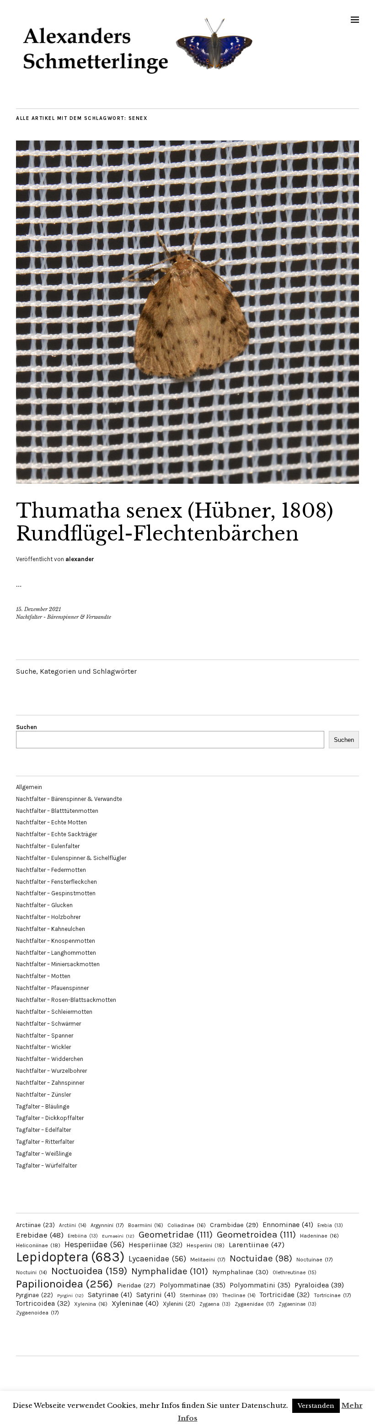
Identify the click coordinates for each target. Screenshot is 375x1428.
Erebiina (83, 1236)
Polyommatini (260, 1285)
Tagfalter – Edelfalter (43, 1129)
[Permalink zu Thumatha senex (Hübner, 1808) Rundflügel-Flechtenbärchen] (187, 481)
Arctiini (72, 1225)
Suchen (26, 727)
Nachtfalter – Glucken (44, 905)
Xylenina (90, 1304)
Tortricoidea (43, 1303)
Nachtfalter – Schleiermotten (54, 1011)
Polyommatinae (192, 1285)
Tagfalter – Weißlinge (44, 1153)
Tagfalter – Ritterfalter (45, 1141)
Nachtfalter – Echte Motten (51, 822)
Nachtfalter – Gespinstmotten (56, 893)
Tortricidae (285, 1295)
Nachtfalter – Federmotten (51, 869)
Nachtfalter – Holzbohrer (48, 917)
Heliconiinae (38, 1245)
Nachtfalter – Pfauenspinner (52, 987)
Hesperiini (206, 1245)
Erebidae (40, 1234)
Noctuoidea (89, 1271)
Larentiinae (256, 1244)
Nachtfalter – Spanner (44, 1035)
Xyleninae (135, 1303)
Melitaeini (207, 1259)
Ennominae (287, 1224)
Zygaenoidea (37, 1312)
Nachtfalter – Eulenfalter (48, 846)
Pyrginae (34, 1295)
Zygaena (214, 1304)
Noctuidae (261, 1258)
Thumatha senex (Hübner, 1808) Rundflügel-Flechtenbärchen (174, 522)
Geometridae (176, 1234)
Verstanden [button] (316, 1406)
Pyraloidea (319, 1285)
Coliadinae (186, 1225)
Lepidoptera (70, 1257)
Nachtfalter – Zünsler (43, 1094)
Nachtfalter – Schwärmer (48, 1023)
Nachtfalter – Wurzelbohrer (51, 1070)
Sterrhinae (199, 1295)
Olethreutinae (294, 1272)
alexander (79, 559)
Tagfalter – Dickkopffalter (50, 1117)
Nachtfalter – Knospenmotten (55, 940)
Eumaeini (118, 1236)
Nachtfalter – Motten (43, 976)
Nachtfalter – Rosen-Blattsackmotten (66, 999)
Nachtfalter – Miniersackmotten (58, 964)
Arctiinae (35, 1225)
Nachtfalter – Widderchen (49, 1058)
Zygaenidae (254, 1304)
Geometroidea (256, 1234)
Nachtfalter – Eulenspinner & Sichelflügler (71, 858)
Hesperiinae (155, 1245)
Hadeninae (319, 1236)
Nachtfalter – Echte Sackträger (56, 834)
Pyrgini (70, 1295)
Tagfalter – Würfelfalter (46, 1165)
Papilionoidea (64, 1283)
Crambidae (234, 1225)
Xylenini (179, 1303)
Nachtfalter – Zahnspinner (50, 1082)
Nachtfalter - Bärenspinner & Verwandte (63, 617)
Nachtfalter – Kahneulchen (50, 928)
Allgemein (29, 787)
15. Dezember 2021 (38, 609)
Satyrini (156, 1294)
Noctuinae (314, 1259)
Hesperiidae (94, 1244)
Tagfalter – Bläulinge (43, 1106)
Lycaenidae (157, 1258)
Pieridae (136, 1285)
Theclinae (239, 1295)
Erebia (330, 1225)
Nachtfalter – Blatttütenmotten (57, 810)
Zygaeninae (297, 1304)
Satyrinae (110, 1294)
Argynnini (107, 1225)
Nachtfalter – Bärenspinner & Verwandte (69, 798)
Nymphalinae (240, 1272)
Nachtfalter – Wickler (43, 1047)
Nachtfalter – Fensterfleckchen (56, 881)
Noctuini (31, 1273)
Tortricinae (332, 1295)
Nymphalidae (169, 1271)
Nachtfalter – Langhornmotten (56, 952)
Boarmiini (145, 1225)
